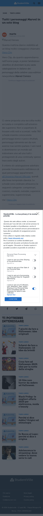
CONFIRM (13, 299)
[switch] (34, 260)
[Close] (38, 214)
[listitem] (21, 255)
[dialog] (21, 258)
